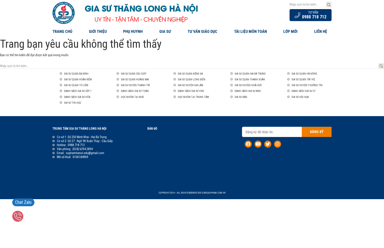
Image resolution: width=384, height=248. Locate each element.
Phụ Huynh (133, 31)
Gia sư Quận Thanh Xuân (250, 79)
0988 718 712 (314, 17)
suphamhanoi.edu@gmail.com (85, 153)
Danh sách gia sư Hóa (77, 97)
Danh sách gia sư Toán (135, 91)
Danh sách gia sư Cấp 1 (78, 91)
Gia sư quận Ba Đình (76, 73)
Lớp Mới (290, 31)
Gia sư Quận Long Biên (191, 79)
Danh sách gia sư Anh (248, 91)
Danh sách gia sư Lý (304, 91)
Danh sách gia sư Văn (191, 91)
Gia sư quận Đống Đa (190, 73)
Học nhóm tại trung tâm (193, 97)
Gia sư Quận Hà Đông (304, 73)
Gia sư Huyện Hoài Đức (248, 85)
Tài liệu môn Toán (250, 31)
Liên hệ (320, 31)
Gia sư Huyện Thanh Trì (135, 85)
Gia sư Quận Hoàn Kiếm (78, 79)
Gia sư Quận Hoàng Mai (135, 79)
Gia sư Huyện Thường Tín (307, 85)
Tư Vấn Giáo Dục (202, 31)
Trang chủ (62, 31)
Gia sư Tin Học (72, 102)
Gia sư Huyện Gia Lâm (190, 85)
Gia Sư (165, 31)
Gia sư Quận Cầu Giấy (133, 73)
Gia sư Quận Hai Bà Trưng (250, 73)
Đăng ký (316, 132)
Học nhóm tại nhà (132, 97)
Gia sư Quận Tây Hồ (303, 79)
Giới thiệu (98, 31)
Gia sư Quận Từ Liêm (76, 85)
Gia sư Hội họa (300, 97)
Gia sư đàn (241, 97)
